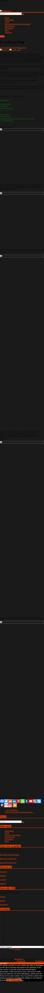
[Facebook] (2, 801)
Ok (8, 980)
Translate (17, 949)
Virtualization (10, 26)
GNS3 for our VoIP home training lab (20, 812)
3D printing (9, 28)
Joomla (2, 901)
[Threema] (2, 805)
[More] (14, 805)
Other (7, 30)
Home (7, 18)
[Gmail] (6, 805)
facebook (3, 872)
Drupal (2, 897)
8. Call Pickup (11, 810)
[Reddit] (10, 801)
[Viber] (35, 801)
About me (8, 32)
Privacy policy (16, 980)
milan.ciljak (21, 48)
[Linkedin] (14, 801)
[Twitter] (6, 801)
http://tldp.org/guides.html (9, 855)
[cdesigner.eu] (5, 11)
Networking (9, 20)
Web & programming (12, 835)
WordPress (4, 905)
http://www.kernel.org (8, 859)
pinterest (3, 884)
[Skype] (39, 801)
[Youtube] (31, 801)
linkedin (3, 876)
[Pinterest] (18, 801)
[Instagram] (10, 805)
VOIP (7, 22)
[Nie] (23, 980)
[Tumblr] (27, 801)
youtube (3, 880)
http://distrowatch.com (8, 863)
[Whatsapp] (23, 801)
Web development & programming (17, 24)
